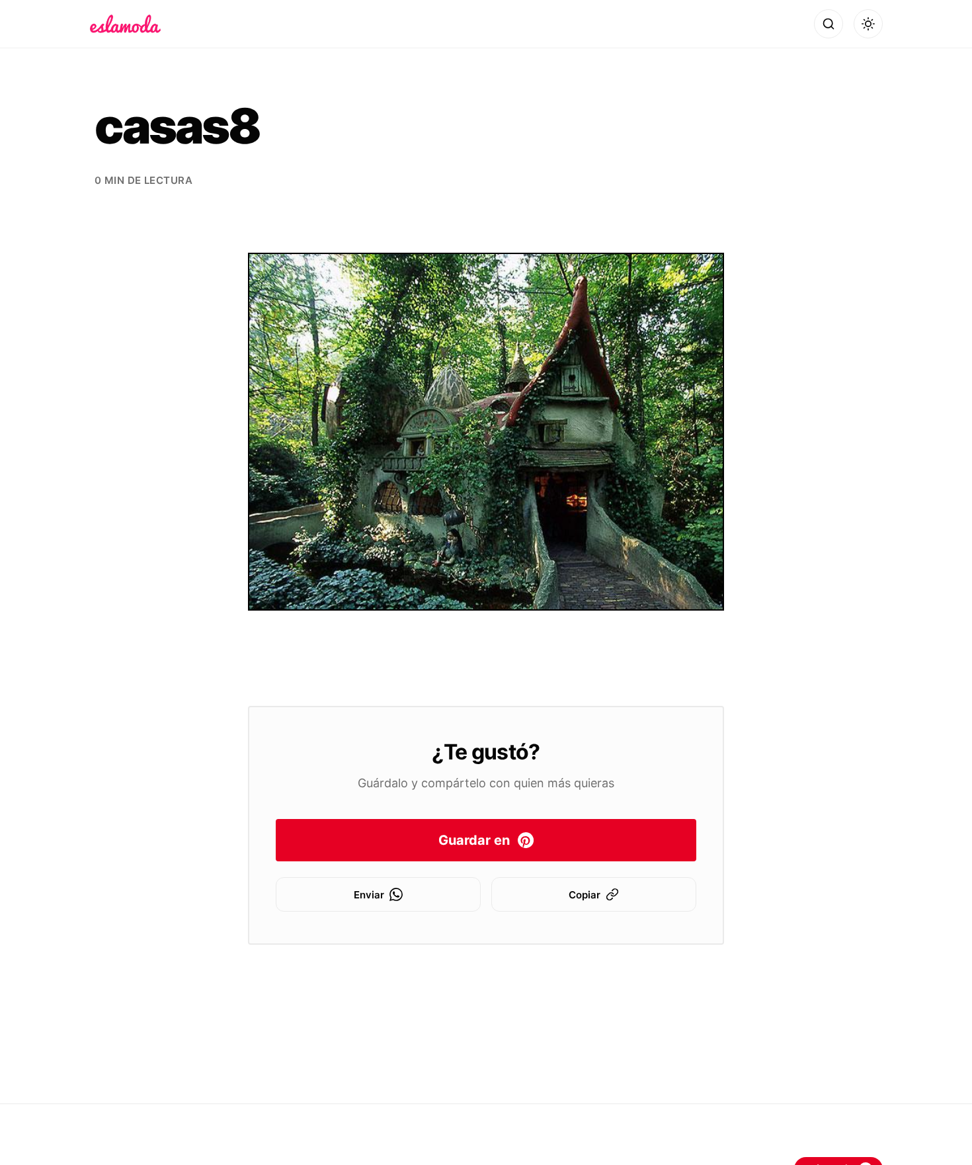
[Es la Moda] (125, 24)
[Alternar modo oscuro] (868, 23)
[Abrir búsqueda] (828, 23)
